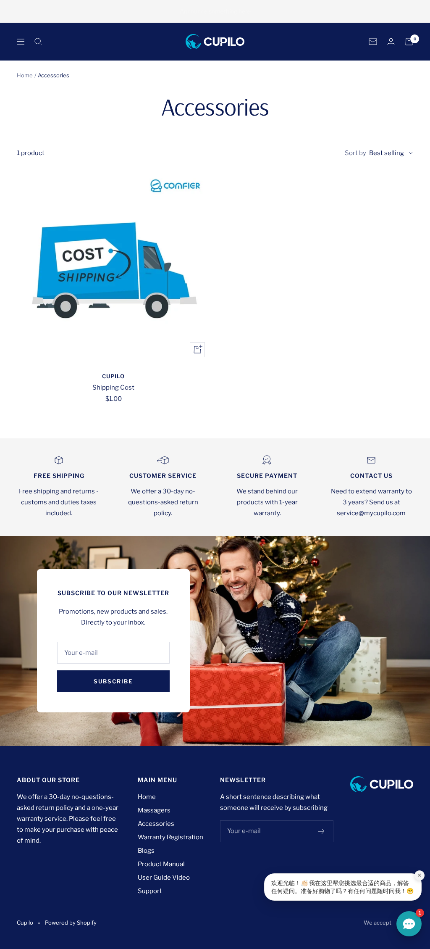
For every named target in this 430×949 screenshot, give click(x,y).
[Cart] (409, 41)
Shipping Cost (113, 387)
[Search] (38, 41)
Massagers (154, 810)
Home (25, 75)
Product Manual (161, 864)
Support (150, 891)
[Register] (321, 831)
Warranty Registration (170, 837)
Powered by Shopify (71, 922)
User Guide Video (164, 877)
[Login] (391, 41)
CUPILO (113, 376)
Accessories (156, 824)
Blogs (146, 850)
